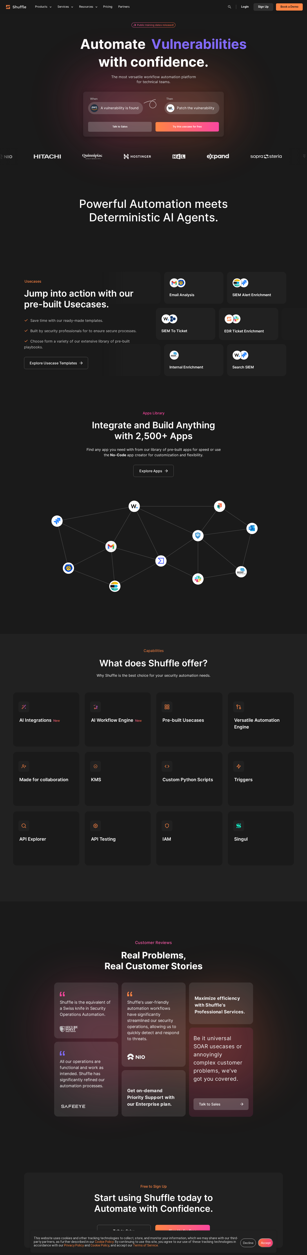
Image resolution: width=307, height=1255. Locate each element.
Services (63, 6)
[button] (153, 25)
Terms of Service (145, 1245)
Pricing (107, 6)
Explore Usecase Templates (53, 363)
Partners (124, 6)
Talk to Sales (119, 126)
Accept (266, 1243)
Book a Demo (289, 6)
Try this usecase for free (187, 126)
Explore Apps (150, 471)
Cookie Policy (104, 1242)
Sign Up (263, 6)
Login (245, 6)
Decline (248, 1243)
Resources (86, 6)
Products (41, 6)
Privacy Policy (74, 1245)
